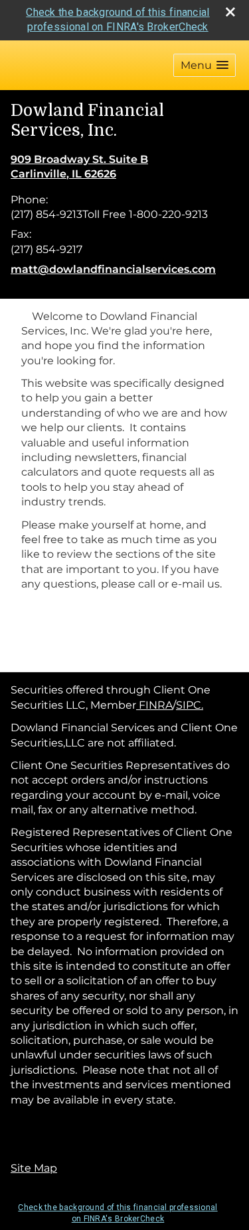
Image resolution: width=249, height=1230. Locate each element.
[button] (204, 65)
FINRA (154, 705)
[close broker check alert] (230, 12)
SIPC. (189, 705)
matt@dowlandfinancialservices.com (113, 269)
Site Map (34, 1168)
